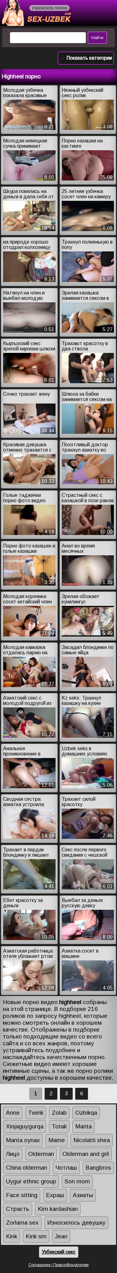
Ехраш (55, 1195)
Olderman (41, 1154)
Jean (61, 1236)
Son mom (77, 1181)
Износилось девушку (76, 1222)
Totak (59, 1126)
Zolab (59, 1112)
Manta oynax (23, 1140)
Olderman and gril (85, 1154)
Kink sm (36, 1236)
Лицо (13, 1154)
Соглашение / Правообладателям (58, 1265)
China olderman (26, 1167)
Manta (83, 1126)
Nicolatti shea (91, 1140)
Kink (11, 1236)
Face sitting (21, 1195)
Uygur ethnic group (31, 1181)
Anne (13, 1112)
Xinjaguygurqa (24, 1126)
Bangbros (98, 1167)
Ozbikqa (86, 1112)
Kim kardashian (58, 1209)
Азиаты (83, 1195)
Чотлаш (66, 1167)
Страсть (17, 1209)
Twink (35, 1112)
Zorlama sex (22, 1222)
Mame (56, 1140)
